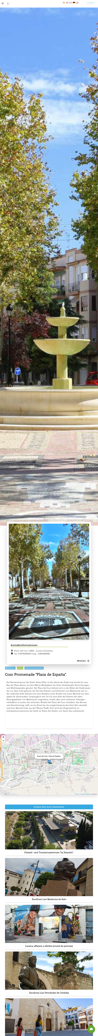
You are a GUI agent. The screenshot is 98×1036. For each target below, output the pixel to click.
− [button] (3, 740)
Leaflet (77, 794)
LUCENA (90, 3)
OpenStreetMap (85, 794)
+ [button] (3, 737)
